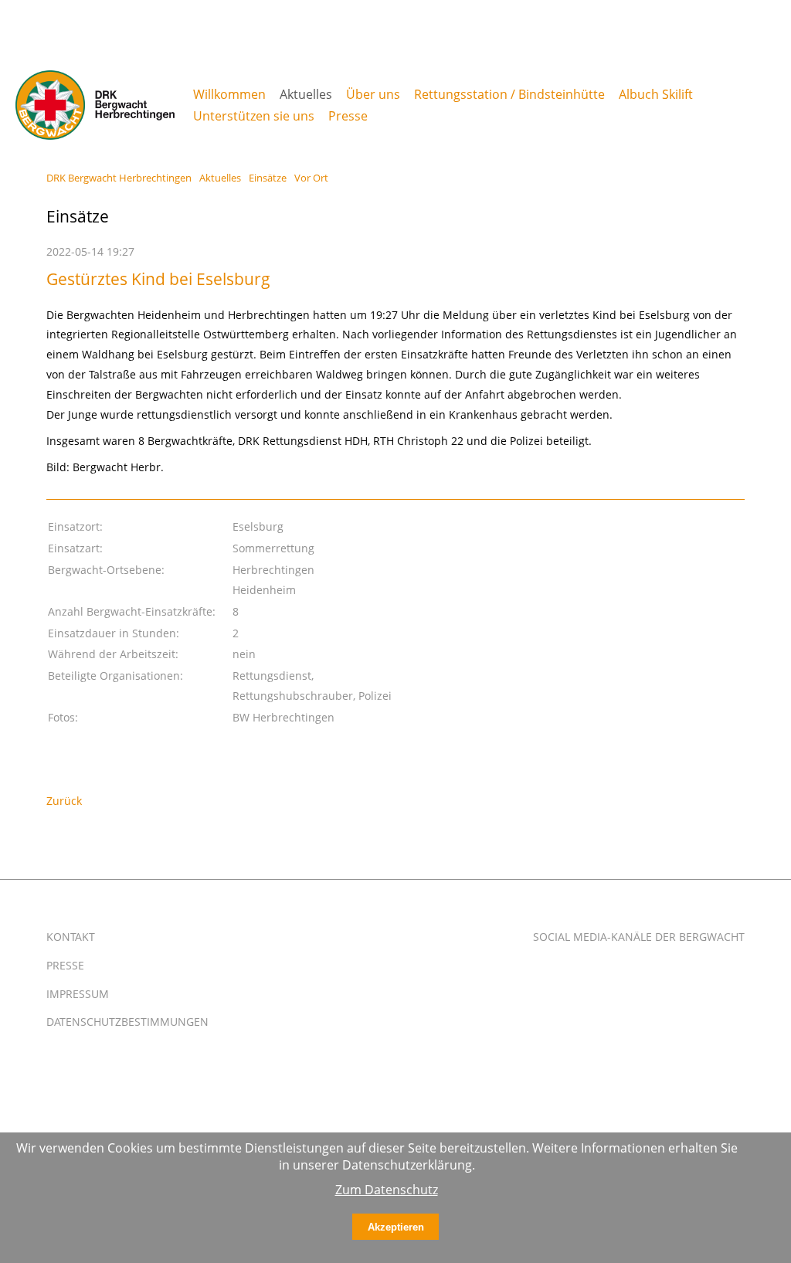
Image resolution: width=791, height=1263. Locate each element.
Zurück (64, 800)
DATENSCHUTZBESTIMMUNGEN (127, 1021)
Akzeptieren (396, 1227)
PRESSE (65, 965)
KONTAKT (70, 936)
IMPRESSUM (77, 993)
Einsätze (268, 178)
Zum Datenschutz (386, 1189)
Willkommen (229, 94)
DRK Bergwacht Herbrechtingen (119, 178)
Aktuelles (220, 178)
